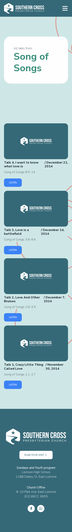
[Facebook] (31, 508)
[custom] (40, 508)
